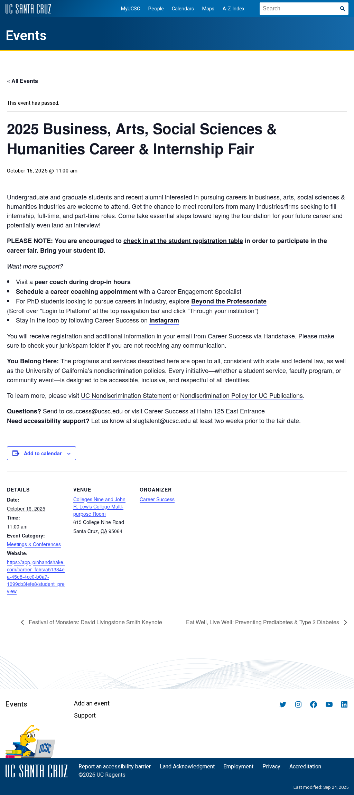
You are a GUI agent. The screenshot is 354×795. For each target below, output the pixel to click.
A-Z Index (233, 9)
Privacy (271, 766)
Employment (238, 766)
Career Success (157, 499)
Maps (208, 9)
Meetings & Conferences (34, 544)
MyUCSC (130, 9)
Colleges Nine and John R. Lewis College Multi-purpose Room (99, 506)
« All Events (22, 81)
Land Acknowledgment (187, 766)
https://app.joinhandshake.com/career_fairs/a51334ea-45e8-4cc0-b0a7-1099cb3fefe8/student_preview (36, 577)
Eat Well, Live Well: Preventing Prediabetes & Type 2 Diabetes (263, 622)
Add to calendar (43, 453)
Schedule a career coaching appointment (76, 291)
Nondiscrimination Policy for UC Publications (241, 395)
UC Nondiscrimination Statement (126, 395)
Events (26, 36)
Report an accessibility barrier (114, 766)
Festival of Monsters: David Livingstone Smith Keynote (95, 622)
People (156, 9)
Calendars (183, 9)
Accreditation (305, 766)
